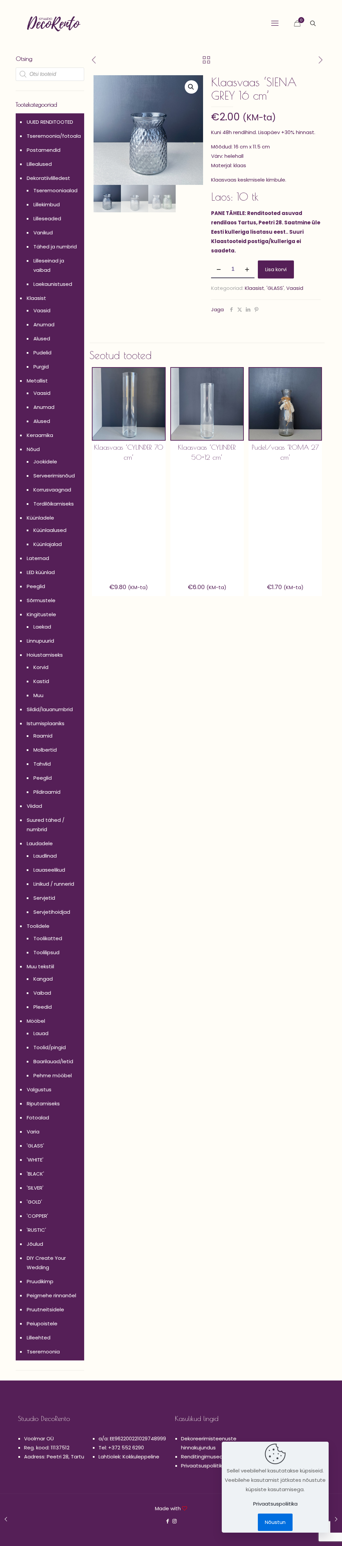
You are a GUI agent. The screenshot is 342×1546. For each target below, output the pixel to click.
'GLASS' (275, 288)
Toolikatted (47, 938)
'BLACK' (35, 1173)
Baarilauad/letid (53, 1061)
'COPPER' (37, 1215)
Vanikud (43, 232)
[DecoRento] (54, 23)
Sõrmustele (41, 600)
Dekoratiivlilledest (48, 178)
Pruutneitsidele (45, 1309)
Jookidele (45, 461)
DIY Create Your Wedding (46, 1262)
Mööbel (36, 1020)
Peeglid (36, 586)
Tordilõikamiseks (53, 503)
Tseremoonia (43, 1351)
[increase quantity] (247, 269)
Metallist (37, 380)
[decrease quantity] (218, 269)
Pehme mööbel (52, 1075)
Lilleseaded (47, 218)
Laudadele (40, 843)
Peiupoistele (42, 1323)
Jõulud (35, 1243)
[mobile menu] (275, 23)
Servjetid (44, 897)
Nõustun (275, 1522)
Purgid (41, 366)
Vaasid (294, 288)
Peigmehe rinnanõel (51, 1295)
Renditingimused (202, 1456)
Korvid (40, 667)
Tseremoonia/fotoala (54, 135)
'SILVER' (35, 1187)
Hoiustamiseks (45, 654)
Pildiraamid (46, 791)
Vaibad (42, 992)
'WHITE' (35, 1159)
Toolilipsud (46, 952)
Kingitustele (41, 614)
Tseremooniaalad (55, 190)
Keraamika (40, 435)
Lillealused (39, 164)
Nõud (33, 449)
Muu (38, 695)
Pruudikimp (40, 1281)
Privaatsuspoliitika (203, 1465)
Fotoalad (38, 1117)
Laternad (38, 558)
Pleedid (42, 1006)
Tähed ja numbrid (55, 246)
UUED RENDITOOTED (50, 121)
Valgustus (39, 1089)
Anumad (43, 324)
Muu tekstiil (40, 966)
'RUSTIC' (36, 1229)
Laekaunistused (52, 284)
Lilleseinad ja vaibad (48, 265)
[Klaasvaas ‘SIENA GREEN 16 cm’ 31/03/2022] (336, 1519)
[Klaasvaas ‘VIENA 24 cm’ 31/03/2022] (6, 1519)
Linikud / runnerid (53, 883)
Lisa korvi (276, 269)
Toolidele (38, 925)
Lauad (40, 1033)
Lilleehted (38, 1337)
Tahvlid (42, 763)
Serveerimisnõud (54, 475)
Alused (41, 338)
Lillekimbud (46, 204)
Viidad (34, 805)
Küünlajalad (47, 544)
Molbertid (45, 749)
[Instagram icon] (174, 1521)
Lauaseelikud (49, 869)
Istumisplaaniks (45, 723)
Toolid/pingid (49, 1047)
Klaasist (254, 288)
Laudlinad (45, 855)
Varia (33, 1131)
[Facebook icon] (167, 1521)
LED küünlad (41, 572)
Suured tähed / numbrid (45, 824)
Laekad (42, 626)
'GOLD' (34, 1201)
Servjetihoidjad (51, 911)
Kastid (41, 681)
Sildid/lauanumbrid (50, 709)
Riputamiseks (43, 1103)
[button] (191, 87)
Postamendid (43, 149)
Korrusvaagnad (52, 489)
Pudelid (42, 352)
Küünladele (40, 517)
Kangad (43, 978)
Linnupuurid (40, 640)
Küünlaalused (49, 530)
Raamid (42, 735)
